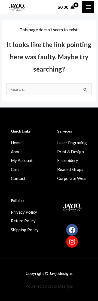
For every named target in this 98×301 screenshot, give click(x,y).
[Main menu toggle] (88, 7)
